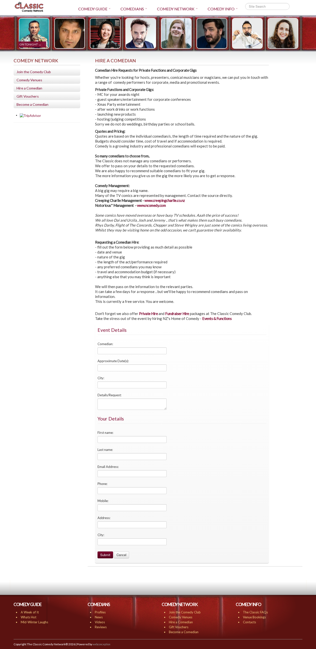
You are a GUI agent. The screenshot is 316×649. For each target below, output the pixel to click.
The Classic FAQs (255, 612)
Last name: (105, 450)
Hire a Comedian (29, 88)
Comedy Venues (29, 80)
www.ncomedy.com (151, 205)
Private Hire (148, 313)
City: (101, 378)
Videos (100, 622)
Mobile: (103, 501)
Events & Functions (217, 318)
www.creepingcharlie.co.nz (164, 200)
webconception (101, 644)
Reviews (101, 627)
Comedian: (105, 344)
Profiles (100, 612)
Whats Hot (28, 617)
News (99, 617)
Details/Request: (109, 395)
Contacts (249, 622)
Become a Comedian (32, 104)
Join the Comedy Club (34, 72)
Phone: (102, 484)
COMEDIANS (132, 9)
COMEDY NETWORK (176, 9)
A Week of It (30, 612)
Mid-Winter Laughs (34, 622)
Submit (105, 554)
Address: (104, 518)
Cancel (121, 554)
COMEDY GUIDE (92, 9)
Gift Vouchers (28, 96)
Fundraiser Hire (177, 313)
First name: (105, 433)
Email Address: (108, 467)
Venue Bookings (254, 617)
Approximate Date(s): (113, 361)
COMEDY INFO (221, 9)
